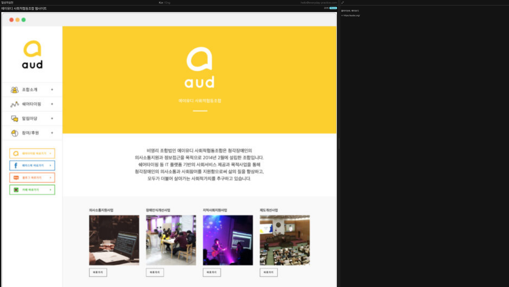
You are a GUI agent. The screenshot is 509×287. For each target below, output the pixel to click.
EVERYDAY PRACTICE (14, 3)
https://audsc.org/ (352, 15)
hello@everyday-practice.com (319, 3)
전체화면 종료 (343, 3)
